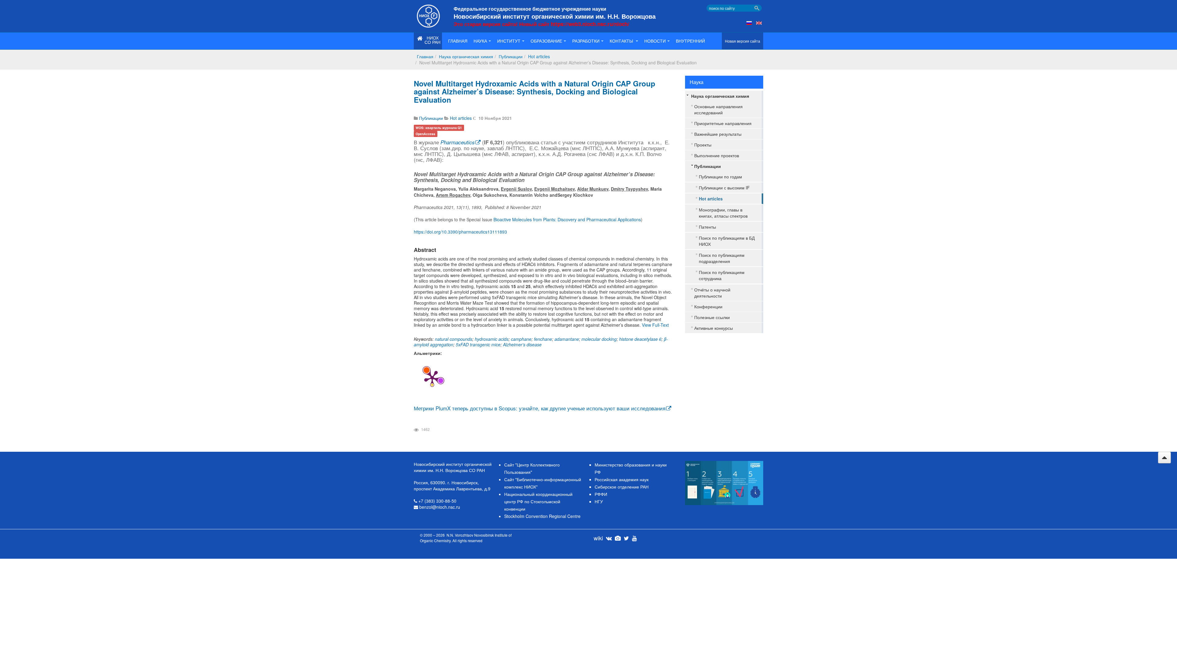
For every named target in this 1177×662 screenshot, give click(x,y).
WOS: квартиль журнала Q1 (439, 127)
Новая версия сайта (742, 41)
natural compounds (453, 339)
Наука (480, 41)
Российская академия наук (622, 479)
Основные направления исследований (718, 109)
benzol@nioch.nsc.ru (439, 507)
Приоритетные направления (723, 123)
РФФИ (601, 494)
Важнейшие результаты (717, 134)
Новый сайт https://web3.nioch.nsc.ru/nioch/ (574, 24)
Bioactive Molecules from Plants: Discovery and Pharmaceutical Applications (567, 219)
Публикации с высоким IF (724, 188)
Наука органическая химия (466, 56)
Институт (508, 41)
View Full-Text (655, 325)
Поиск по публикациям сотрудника (722, 275)
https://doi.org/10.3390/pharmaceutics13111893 (460, 232)
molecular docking (599, 339)
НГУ (599, 501)
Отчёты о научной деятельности (712, 293)
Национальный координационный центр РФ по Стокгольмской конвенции (538, 501)
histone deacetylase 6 (640, 339)
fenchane (543, 339)
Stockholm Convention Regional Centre (542, 516)
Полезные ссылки (712, 317)
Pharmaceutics (457, 142)
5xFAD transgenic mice (478, 344)
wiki (598, 538)
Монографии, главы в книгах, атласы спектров (723, 213)
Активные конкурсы (713, 328)
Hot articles (539, 56)
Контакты (622, 41)
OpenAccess (425, 133)
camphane (521, 339)
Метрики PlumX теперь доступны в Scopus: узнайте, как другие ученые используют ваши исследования (539, 408)
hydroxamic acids (492, 339)
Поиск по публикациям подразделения (722, 258)
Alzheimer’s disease (522, 344)
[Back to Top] (1164, 457)
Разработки (586, 41)
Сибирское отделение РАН (622, 487)
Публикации (511, 56)
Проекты (702, 145)
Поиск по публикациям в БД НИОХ (727, 241)
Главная (457, 41)
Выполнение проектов (716, 155)
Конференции (708, 306)
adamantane (566, 339)
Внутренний (690, 41)
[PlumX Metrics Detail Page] (432, 378)
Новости (655, 41)
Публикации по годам (720, 176)
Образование (546, 41)
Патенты (707, 227)
